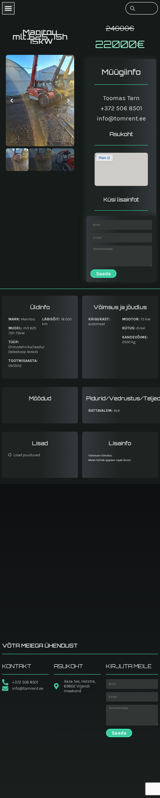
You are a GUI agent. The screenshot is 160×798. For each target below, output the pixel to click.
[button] (8, 8)
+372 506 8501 (121, 108)
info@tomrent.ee (121, 118)
